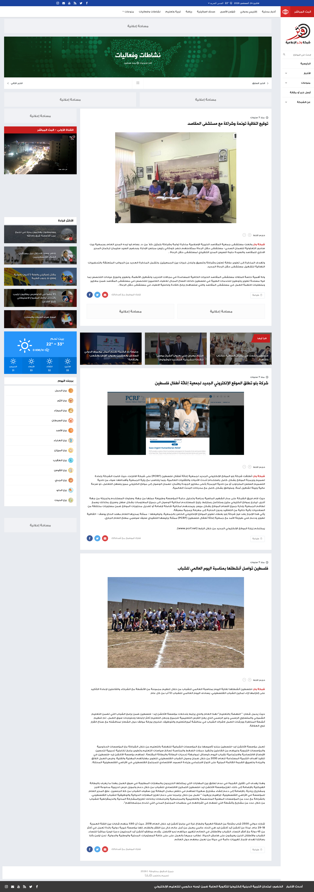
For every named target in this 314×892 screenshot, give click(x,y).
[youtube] (69, 3)
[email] (64, 3)
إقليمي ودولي (248, 11)
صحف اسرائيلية (206, 11)
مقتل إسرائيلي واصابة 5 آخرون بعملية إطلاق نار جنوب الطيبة (35, 276)
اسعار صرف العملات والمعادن (40, 317)
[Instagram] (58, 3)
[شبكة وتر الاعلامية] (297, 34)
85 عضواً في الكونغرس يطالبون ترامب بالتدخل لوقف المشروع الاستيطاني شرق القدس (34, 298)
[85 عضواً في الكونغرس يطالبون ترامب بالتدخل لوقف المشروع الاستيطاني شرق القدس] (67, 296)
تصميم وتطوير (161, 875)
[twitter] (81, 3)
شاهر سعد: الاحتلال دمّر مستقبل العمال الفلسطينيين (37, 255)
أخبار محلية (269, 11)
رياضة (189, 11)
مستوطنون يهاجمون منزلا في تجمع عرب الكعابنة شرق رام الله (35, 233)
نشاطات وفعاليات (149, 11)
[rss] (75, 3)
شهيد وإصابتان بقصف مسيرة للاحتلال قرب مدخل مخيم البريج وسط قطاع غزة (229, 886)
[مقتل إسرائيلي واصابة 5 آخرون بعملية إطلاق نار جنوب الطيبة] (67, 276)
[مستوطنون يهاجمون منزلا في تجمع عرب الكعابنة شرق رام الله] (67, 234)
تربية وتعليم (173, 11)
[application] (40, 153)
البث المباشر (302, 11)
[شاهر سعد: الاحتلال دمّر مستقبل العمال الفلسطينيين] (67, 255)
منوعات (129, 11)
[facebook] (87, 3)
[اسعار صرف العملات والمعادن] (67, 319)
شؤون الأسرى (227, 11)
